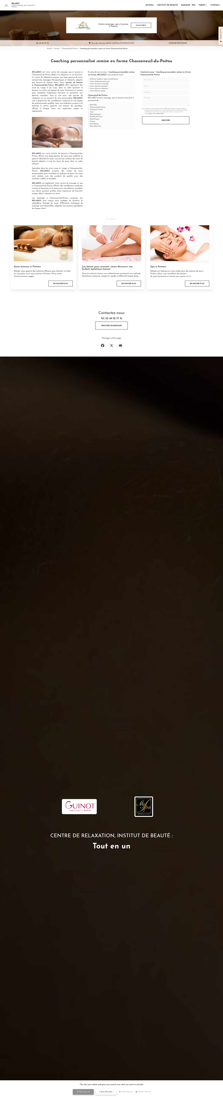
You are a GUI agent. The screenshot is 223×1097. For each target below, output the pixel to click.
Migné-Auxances (95, 114)
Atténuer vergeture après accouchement (104, 79)
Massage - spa (188, 5)
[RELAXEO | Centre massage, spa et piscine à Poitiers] (6, 5)
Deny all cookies (106, 1092)
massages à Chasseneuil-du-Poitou (52, 198)
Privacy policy (144, 1092)
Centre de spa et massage (99, 84)
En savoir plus (60, 283)
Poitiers (92, 121)
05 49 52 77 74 (42, 43)
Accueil (150, 5)
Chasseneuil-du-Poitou (69, 48)
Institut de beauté (167, 5)
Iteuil (91, 112)
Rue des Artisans (113, 43)
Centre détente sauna (97, 91)
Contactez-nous (178, 43)
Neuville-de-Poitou (96, 116)
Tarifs (202, 5)
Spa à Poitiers (158, 266)
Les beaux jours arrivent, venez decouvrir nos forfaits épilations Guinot (107, 267)
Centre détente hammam (99, 86)
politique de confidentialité (156, 113)
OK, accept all (84, 1092)
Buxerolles (93, 105)
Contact (215, 5)
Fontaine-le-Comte (96, 109)
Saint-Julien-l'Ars (95, 126)
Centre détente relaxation (99, 88)
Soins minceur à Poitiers (27, 266)
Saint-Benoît (94, 124)
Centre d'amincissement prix (100, 81)
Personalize (127, 1092)
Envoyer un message (111, 325)
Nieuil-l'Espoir (94, 119)
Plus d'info (141, 25)
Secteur (56, 48)
